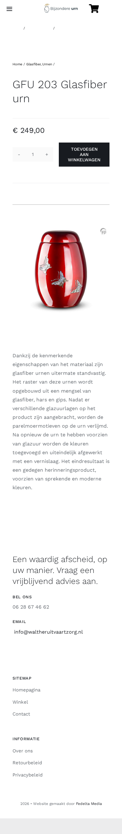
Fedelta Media (89, 803)
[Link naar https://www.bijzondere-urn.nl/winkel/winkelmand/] (94, 9)
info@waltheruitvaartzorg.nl (48, 632)
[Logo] (61, 6)
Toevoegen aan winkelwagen (84, 154)
